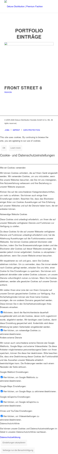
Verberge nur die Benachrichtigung (18, 450)
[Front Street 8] (29, 62)
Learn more (15, 147)
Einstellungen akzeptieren (14, 442)
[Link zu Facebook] (41, 126)
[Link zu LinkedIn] (51, 126)
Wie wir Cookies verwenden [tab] (13, 167)
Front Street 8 (23, 88)
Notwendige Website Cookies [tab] (13, 214)
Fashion (8, 92)
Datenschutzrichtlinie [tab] (9, 423)
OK (4, 147)
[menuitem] (7, 130)
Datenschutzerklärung (10, 437)
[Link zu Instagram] (46, 126)
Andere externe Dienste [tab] (11, 337)
